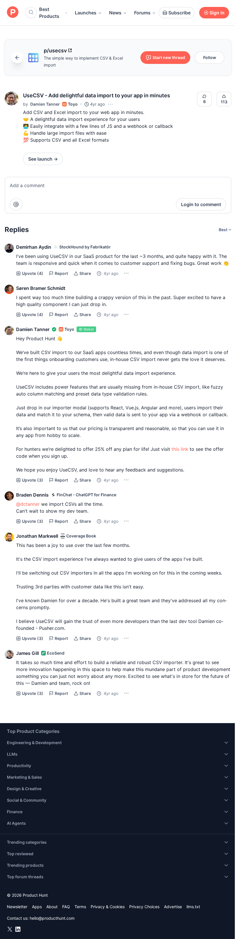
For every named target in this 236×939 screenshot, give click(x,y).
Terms (80, 906)
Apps (37, 906)
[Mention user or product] (16, 204)
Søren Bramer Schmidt (40, 288)
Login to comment (201, 204)
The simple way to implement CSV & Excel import (83, 61)
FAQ (66, 906)
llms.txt (193, 906)
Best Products (49, 12)
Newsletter (17, 906)
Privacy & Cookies (108, 906)
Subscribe (179, 13)
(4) (32, 273)
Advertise (173, 906)
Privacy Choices (144, 906)
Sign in (217, 13)
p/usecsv (55, 50)
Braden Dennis (32, 495)
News (115, 13)
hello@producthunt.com (52, 918)
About (52, 906)
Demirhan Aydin (33, 247)
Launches (85, 13)
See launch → (43, 159)
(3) (32, 480)
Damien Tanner (45, 104)
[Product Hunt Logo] (12, 12)
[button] (11, 98)
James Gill (27, 653)
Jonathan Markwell (37, 536)
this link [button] (180, 449)
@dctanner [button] (28, 504)
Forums (142, 13)
